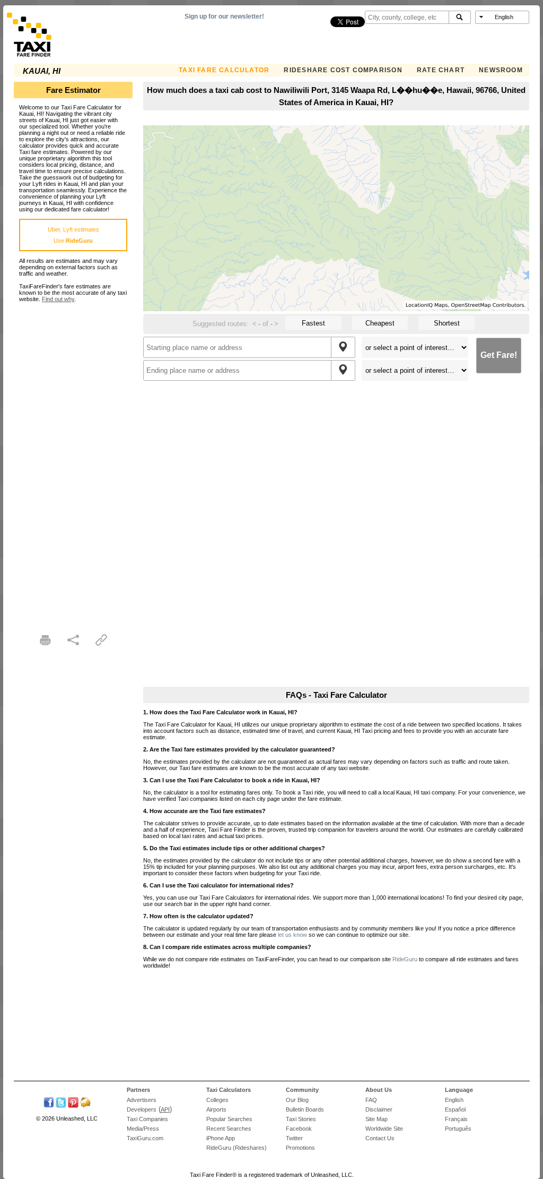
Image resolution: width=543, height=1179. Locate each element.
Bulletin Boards (305, 1109)
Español (455, 1109)
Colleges (217, 1100)
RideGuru (404, 959)
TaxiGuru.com (145, 1138)
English (454, 1100)
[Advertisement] (73, 461)
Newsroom (501, 70)
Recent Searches (228, 1128)
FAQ (371, 1100)
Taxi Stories (301, 1119)
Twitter (294, 1138)
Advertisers (141, 1100)
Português (458, 1128)
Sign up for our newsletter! (224, 16)
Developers (141, 1109)
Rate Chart (441, 70)
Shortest (447, 323)
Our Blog (297, 1100)
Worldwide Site (384, 1128)
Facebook (299, 1128)
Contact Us (380, 1138)
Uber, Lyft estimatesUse (73, 235)
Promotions (300, 1147)
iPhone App (220, 1138)
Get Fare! (498, 355)
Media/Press (143, 1128)
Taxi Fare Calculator (224, 70)
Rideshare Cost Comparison (343, 70)
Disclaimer (378, 1109)
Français (456, 1119)
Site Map (376, 1119)
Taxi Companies (147, 1119)
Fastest (313, 323)
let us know (292, 935)
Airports (216, 1109)
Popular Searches (229, 1119)
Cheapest (380, 323)
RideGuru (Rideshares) (236, 1147)
